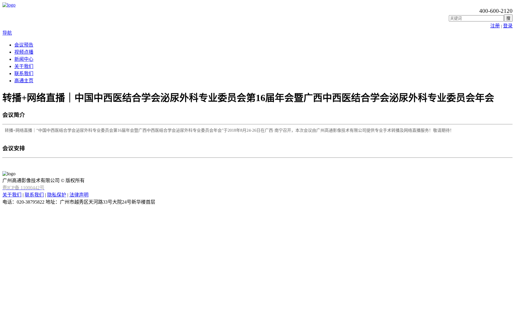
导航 (7, 32)
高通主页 (23, 80)
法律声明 (79, 194)
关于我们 (23, 66)
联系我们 (23, 73)
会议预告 (23, 44)
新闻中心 (23, 59)
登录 (508, 25)
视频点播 (23, 52)
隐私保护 (56, 194)
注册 (495, 25)
